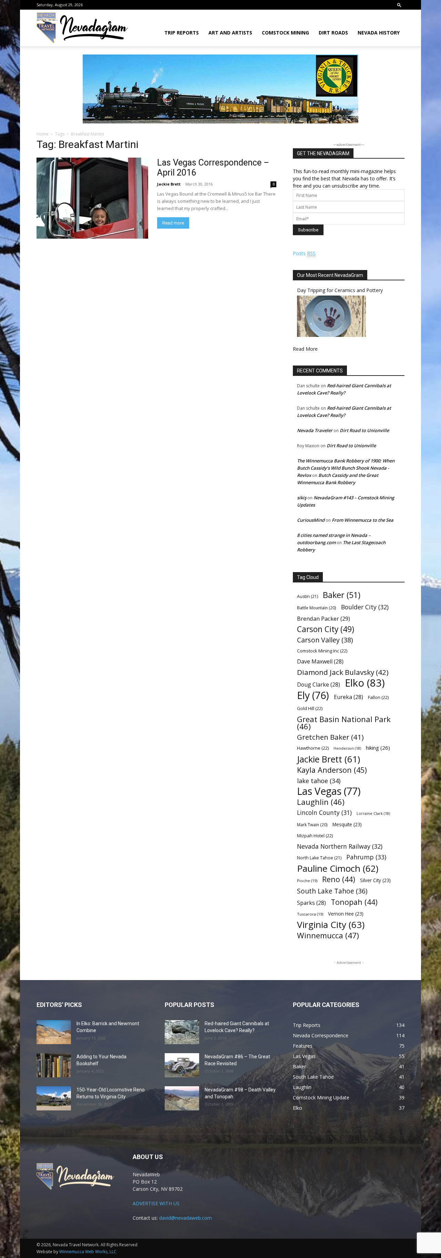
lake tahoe (318, 780)
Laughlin (321, 802)
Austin (307, 596)
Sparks (311, 903)
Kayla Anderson (332, 769)
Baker (341, 595)
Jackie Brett (169, 184)
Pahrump (366, 857)
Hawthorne (313, 748)
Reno (338, 879)
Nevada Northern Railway (339, 846)
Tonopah (354, 902)
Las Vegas (329, 791)
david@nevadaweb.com (185, 1218)
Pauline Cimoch (337, 868)
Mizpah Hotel (315, 835)
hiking (378, 747)
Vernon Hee (345, 913)
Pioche (307, 880)
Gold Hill (309, 708)
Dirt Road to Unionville (364, 430)
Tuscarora (310, 914)
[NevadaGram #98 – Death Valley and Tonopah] (182, 1098)
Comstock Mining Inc (322, 651)
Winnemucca (328, 935)
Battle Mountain (316, 607)
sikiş (301, 498)
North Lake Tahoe (319, 858)
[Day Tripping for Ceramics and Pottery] (331, 335)
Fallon (378, 697)
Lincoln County (324, 812)
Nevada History (379, 32)
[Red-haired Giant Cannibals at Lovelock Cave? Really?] (182, 1032)
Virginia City (331, 924)
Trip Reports (181, 32)
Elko (365, 683)
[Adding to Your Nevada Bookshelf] (54, 1065)
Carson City (325, 629)
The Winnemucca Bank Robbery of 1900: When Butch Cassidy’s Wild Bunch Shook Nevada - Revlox (345, 468)
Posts (304, 253)
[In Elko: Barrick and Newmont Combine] (54, 1032)
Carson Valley (325, 639)
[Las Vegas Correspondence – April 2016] (92, 198)
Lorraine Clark (373, 813)
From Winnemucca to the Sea (362, 520)
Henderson (347, 748)
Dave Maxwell (320, 661)
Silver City (375, 880)
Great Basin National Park (344, 723)
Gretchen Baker (330, 737)
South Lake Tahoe (332, 891)
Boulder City (365, 607)
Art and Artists (230, 32)
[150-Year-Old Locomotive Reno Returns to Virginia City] (54, 1098)
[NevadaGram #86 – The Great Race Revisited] (182, 1065)
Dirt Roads (333, 32)
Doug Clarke (318, 684)
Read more (173, 223)
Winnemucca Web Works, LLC (87, 1252)
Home (43, 134)
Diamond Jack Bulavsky (343, 672)
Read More (305, 349)
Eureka (348, 697)
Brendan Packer (323, 618)
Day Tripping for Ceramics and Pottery (340, 290)
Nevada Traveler (314, 430)
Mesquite (347, 824)
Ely (313, 695)
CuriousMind (311, 520)
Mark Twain (312, 824)
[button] (399, 4)
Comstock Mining (285, 32)
